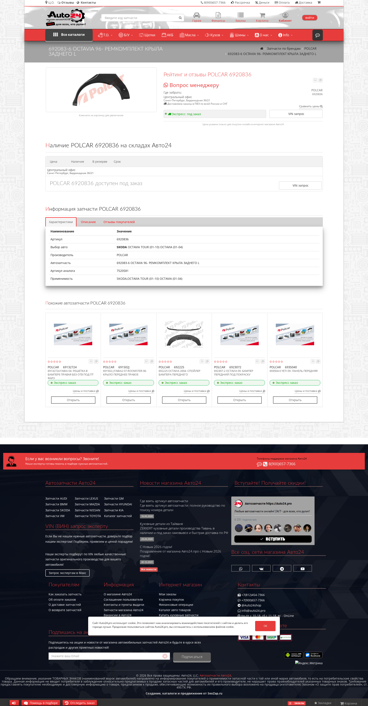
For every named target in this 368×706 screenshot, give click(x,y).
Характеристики (61, 222)
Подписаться (192, 656)
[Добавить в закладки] (315, 80)
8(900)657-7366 (281, 463)
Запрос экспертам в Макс (67, 573)
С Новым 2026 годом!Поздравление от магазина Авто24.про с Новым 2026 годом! (180, 551)
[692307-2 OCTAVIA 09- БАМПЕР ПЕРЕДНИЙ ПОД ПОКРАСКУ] (239, 334)
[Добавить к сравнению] (320, 80)
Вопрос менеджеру (193, 84)
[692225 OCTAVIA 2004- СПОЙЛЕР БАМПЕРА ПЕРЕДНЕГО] (184, 334)
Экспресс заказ (65, 383)
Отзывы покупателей (119, 222)
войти (309, 18)
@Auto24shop (251, 605)
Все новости (148, 569)
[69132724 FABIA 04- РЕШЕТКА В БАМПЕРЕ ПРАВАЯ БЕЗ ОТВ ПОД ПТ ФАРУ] (73, 334)
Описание (88, 222)
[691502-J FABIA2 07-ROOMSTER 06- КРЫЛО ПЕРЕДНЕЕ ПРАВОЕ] (128, 334)
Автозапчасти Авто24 (215, 675)
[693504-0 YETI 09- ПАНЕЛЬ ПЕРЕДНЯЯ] (295, 334)
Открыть (73, 400)
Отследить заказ (82, 703)
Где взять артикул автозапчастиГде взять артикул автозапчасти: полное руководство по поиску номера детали (182, 505)
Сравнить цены (309, 106)
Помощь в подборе (43, 703)
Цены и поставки (84, 391)
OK (265, 626)
